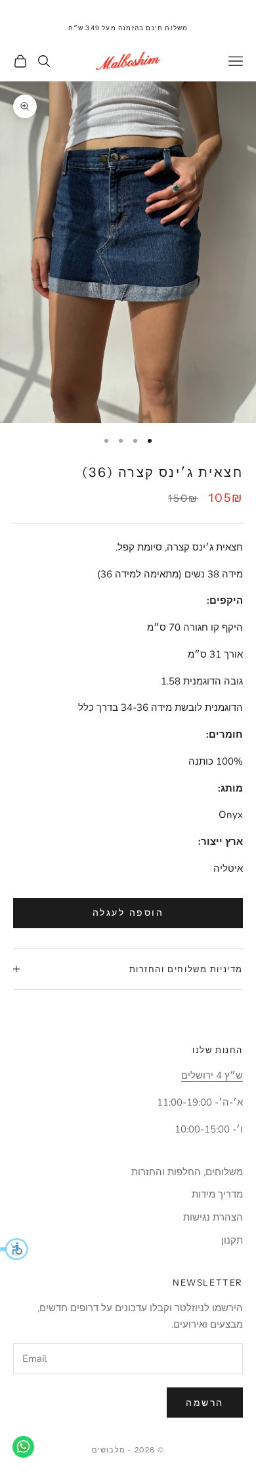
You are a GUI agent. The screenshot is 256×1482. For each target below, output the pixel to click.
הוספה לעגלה (128, 913)
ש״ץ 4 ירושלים (212, 1075)
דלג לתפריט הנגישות (215, 7)
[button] (14, 1249)
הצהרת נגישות (213, 1217)
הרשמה (205, 1403)
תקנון (232, 1240)
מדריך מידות (217, 1194)
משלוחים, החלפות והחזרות (187, 1172)
